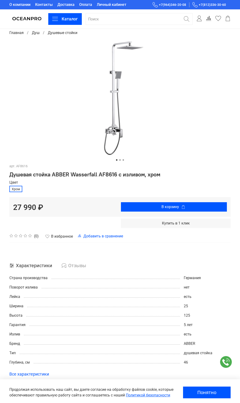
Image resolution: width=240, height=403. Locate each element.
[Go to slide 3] (123, 160)
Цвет (13, 182)
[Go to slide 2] (120, 160)
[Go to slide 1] (116, 160)
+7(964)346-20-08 (172, 5)
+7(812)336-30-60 (212, 5)
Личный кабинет (111, 4)
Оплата (85, 4)
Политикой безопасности (148, 395)
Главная (16, 32)
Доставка (66, 4)
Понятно (206, 392)
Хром (16, 189)
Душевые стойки (62, 32)
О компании (19, 4)
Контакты (44, 4)
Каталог (70, 18)
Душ (36, 32)
